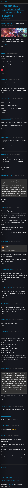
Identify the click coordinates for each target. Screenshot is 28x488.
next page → (4, 467)
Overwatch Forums (5, 1)
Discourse (10, 484)
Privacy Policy (15, 480)
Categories (9, 477)
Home (2, 477)
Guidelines (16, 477)
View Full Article (5, 45)
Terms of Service (5, 480)
